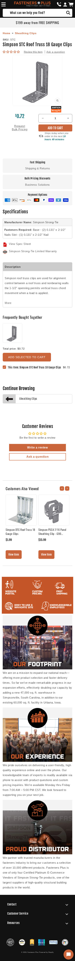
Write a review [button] (37, 447)
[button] (3, 4)
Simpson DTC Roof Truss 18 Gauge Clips (20, 532)
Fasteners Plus (33, 952)
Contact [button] (11, 904)
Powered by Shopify (46, 952)
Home (6, 33)
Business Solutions (37, 184)
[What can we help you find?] (68, 13)
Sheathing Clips (25, 33)
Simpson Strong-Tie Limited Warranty (33, 251)
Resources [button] (13, 923)
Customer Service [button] (17, 913)
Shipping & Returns (37, 168)
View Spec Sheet (20, 243)
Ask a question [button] (37, 456)
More (8, 302)
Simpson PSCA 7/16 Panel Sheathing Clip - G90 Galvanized (52, 532)
